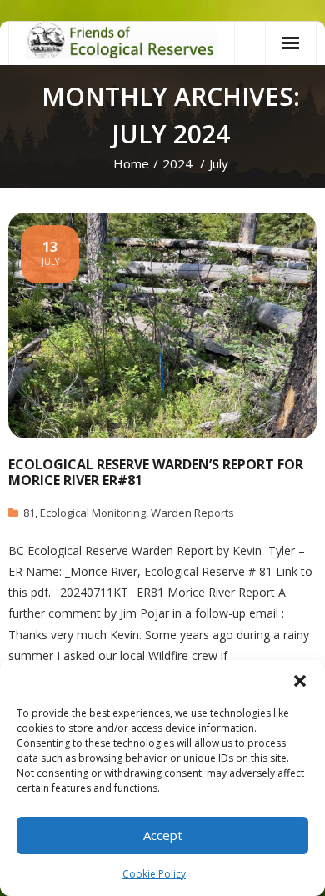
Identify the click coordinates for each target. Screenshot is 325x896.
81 (29, 512)
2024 (177, 163)
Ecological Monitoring (93, 512)
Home (131, 163)
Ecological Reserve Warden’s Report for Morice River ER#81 (155, 472)
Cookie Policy (154, 874)
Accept (162, 835)
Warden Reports (192, 512)
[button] (300, 681)
